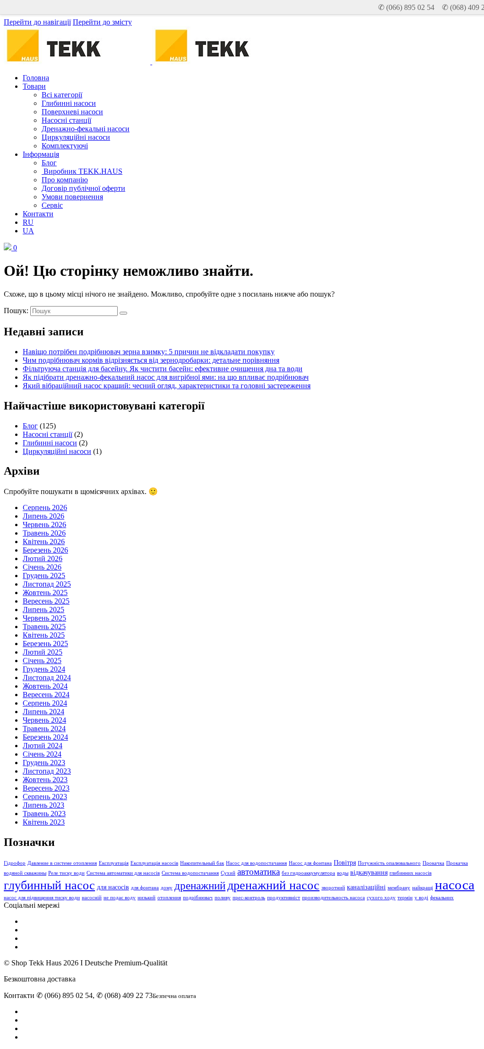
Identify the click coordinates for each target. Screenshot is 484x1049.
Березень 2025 (45, 644)
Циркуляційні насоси (76, 137)
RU (28, 222)
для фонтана (145, 887)
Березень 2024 (45, 737)
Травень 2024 (44, 729)
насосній (92, 897)
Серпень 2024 (45, 703)
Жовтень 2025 (45, 592)
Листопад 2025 (47, 584)
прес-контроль (249, 897)
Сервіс (52, 205)
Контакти (38, 214)
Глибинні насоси (69, 103)
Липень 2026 (43, 516)
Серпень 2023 (45, 797)
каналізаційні (366, 887)
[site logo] (224, 62)
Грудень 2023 (44, 763)
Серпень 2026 (45, 507)
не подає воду (120, 897)
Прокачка (433, 863)
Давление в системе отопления (62, 863)
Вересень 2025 (46, 601)
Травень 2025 (44, 627)
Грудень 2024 (44, 669)
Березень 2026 (45, 550)
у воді (421, 897)
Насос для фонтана (310, 863)
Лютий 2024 (42, 746)
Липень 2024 (43, 712)
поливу (223, 897)
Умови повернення (72, 197)
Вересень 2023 (46, 788)
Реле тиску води (66, 873)
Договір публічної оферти (83, 188)
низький (147, 897)
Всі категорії (62, 95)
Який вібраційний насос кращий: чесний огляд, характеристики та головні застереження (167, 386)
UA (28, 231)
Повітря (345, 862)
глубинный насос (49, 885)
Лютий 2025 (42, 652)
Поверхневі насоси (72, 112)
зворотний (333, 887)
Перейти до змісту (102, 22)
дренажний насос (273, 885)
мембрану (399, 887)
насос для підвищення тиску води (42, 897)
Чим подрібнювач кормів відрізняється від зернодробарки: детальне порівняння (151, 360)
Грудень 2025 (44, 575)
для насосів (113, 887)
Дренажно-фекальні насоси (86, 129)
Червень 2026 (44, 524)
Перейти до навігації (37, 22)
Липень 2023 (43, 805)
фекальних (442, 897)
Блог (49, 163)
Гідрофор (15, 863)
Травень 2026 (44, 533)
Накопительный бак (202, 863)
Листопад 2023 (47, 771)
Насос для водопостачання (256, 863)
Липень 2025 (43, 610)
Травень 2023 (44, 814)
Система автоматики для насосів (123, 873)
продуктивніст (283, 897)
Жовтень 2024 (45, 686)
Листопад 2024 (47, 678)
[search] (123, 313)
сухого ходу (381, 897)
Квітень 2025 (44, 635)
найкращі (422, 887)
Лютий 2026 (42, 558)
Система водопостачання (190, 873)
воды (342, 873)
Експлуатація (114, 863)
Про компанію (65, 180)
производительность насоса (333, 897)
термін (405, 897)
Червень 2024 (44, 720)
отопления (169, 897)
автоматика (258, 872)
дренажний (199, 885)
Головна (36, 78)
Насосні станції (66, 120)
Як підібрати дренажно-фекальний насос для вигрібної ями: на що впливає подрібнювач (166, 377)
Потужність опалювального (389, 863)
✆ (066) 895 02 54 (406, 7)
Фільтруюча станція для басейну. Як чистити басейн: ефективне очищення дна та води (162, 369)
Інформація (41, 154)
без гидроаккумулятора (308, 873)
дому (167, 887)
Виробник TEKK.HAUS (82, 171)
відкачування (369, 872)
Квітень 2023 (44, 822)
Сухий (228, 873)
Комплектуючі (65, 146)
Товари (34, 86)
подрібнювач (198, 897)
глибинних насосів (410, 873)
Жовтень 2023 (45, 780)
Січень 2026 (42, 567)
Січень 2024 (42, 754)
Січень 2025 (42, 661)
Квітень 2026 (44, 541)
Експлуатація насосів (154, 863)
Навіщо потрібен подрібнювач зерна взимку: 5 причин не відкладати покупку (149, 352)
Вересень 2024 (46, 695)
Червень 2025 (44, 618)
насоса (455, 884)
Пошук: (16, 311)
